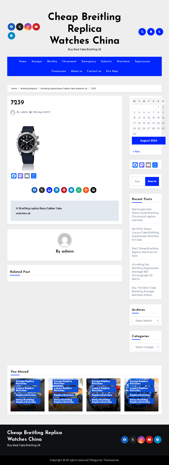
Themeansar (111, 460)
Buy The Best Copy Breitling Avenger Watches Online (144, 291)
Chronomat (69, 61)
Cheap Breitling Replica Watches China (84, 29)
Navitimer (123, 61)
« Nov (136, 151)
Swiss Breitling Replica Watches (26, 400)
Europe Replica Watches (25, 382)
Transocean (58, 71)
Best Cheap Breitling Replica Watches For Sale (145, 252)
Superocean (142, 61)
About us (76, 71)
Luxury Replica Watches (25, 389)
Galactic (106, 61)
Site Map (112, 71)
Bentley (52, 61)
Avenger (37, 61)
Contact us (94, 71)
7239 (17, 103)
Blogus (94, 460)
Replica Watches (26, 395)
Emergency (89, 61)
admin (24, 112)
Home (23, 61)
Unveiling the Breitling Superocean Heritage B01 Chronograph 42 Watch (145, 272)
